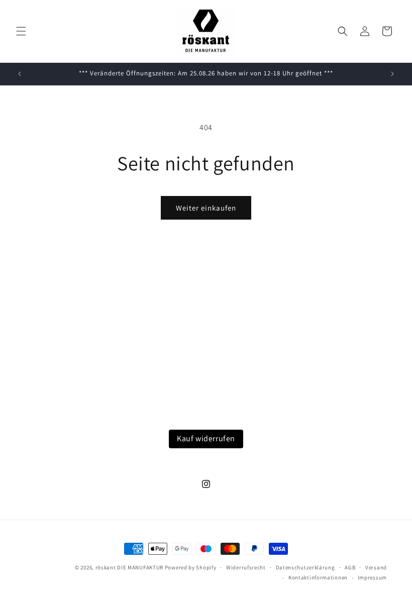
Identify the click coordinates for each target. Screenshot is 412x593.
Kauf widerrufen (206, 438)
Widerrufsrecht (246, 567)
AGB (350, 567)
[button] (21, 31)
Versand (376, 567)
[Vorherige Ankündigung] (20, 74)
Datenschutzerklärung (305, 567)
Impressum (372, 577)
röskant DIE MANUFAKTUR (129, 567)
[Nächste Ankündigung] (392, 74)
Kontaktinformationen (318, 577)
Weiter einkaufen (206, 208)
